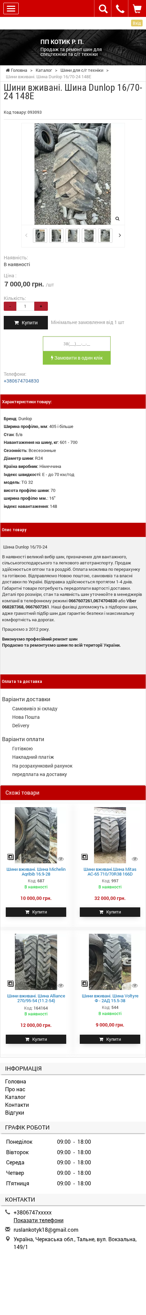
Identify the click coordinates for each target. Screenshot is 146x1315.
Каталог (15, 1096)
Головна (15, 1081)
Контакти (17, 1104)
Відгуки (14, 1112)
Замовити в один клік (78, 357)
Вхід (137, 23)
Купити (28, 322)
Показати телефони (38, 1220)
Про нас (15, 1089)
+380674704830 (21, 381)
